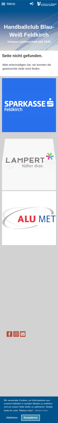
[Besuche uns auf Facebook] (9, 335)
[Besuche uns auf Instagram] (16, 335)
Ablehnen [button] (12, 417)
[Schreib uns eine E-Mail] (23, 335)
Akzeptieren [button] (31, 417)
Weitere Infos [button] (41, 410)
